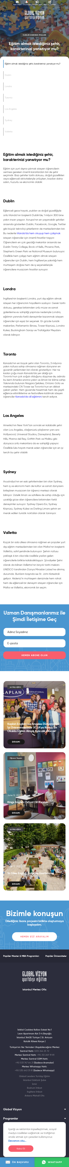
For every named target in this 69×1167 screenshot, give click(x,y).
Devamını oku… (17, 1140)
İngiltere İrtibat (34, 1091)
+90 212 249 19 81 (45, 1054)
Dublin (8, 75)
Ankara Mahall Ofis (34, 1095)
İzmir (34, 1083)
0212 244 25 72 (41, 1051)
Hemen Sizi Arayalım (34, 936)
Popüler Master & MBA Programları (21, 956)
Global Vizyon (12, 1109)
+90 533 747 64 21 (24, 1062)
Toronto (8, 97)
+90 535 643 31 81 (24, 1070)
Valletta (9, 131)
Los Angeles (11, 109)
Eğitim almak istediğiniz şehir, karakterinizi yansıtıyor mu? (32, 63)
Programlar (10, 1118)
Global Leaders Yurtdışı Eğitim (34, 1076)
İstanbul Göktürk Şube (34, 1080)
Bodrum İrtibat (34, 1087)
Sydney (8, 120)
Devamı (16, 742)
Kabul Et (21, 1148)
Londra (8, 86)
